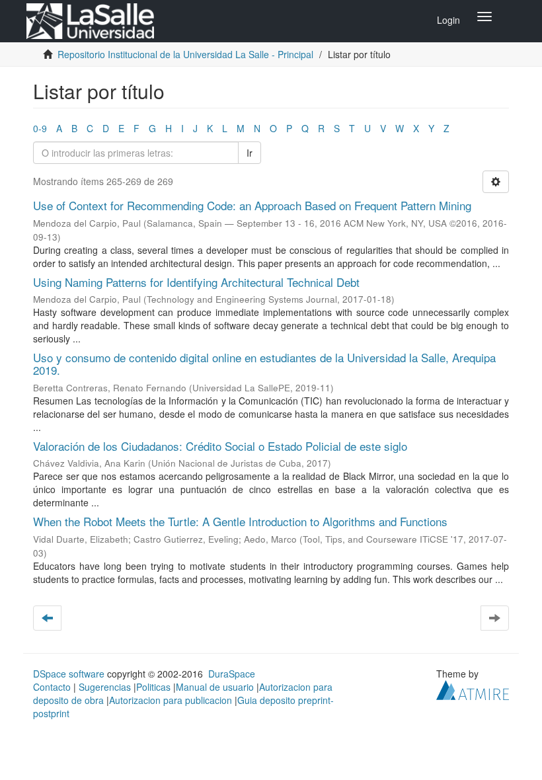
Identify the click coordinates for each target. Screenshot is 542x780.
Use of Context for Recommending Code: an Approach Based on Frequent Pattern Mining (252, 205)
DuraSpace (231, 673)
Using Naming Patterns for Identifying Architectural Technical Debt (196, 282)
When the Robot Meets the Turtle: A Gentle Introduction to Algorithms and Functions (240, 521)
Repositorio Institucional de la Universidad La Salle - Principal (185, 54)
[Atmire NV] (472, 688)
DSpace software (68, 673)
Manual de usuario (215, 686)
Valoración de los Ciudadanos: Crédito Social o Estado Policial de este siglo (220, 446)
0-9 (40, 128)
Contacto (52, 686)
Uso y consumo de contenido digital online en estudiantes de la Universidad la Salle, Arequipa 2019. (264, 363)
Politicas (153, 686)
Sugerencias (105, 686)
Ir (249, 152)
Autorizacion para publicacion (170, 700)
